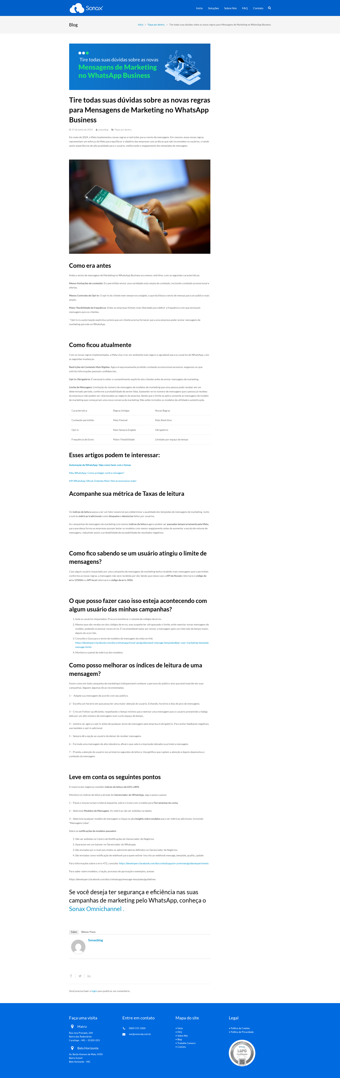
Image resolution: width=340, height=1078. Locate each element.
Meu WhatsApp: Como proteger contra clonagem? (96, 472)
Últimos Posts (88, 932)
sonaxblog (103, 129)
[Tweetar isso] (80, 976)
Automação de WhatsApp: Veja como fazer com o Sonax (100, 464)
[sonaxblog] (78, 952)
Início (140, 24)
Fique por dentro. (156, 24)
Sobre (74, 932)
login (94, 990)
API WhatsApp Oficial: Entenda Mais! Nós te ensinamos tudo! (103, 480)
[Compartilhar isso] (72, 976)
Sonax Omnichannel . (96, 908)
